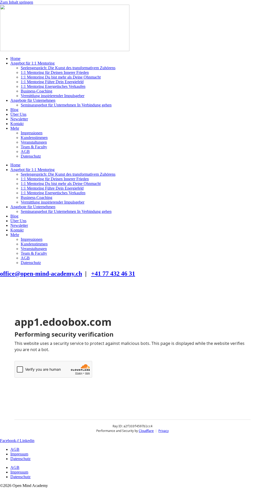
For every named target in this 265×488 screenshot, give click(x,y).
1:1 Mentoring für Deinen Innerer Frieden (55, 72)
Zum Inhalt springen (16, 2)
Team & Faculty (34, 147)
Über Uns (18, 114)
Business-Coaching (36, 91)
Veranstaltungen (34, 142)
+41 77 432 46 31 (113, 273)
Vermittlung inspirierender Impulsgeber (52, 96)
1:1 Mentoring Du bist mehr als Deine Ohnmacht (61, 77)
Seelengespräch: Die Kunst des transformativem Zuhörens (68, 68)
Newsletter (19, 119)
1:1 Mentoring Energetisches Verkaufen (53, 86)
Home (15, 58)
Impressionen (31, 133)
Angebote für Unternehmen (32, 100)
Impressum (19, 454)
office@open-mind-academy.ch (41, 273)
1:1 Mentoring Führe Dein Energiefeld (52, 82)
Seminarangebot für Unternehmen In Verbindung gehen (66, 105)
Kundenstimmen (34, 137)
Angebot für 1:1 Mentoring (32, 63)
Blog (14, 109)
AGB (25, 151)
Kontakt (17, 123)
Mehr (14, 128)
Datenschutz (31, 156)
